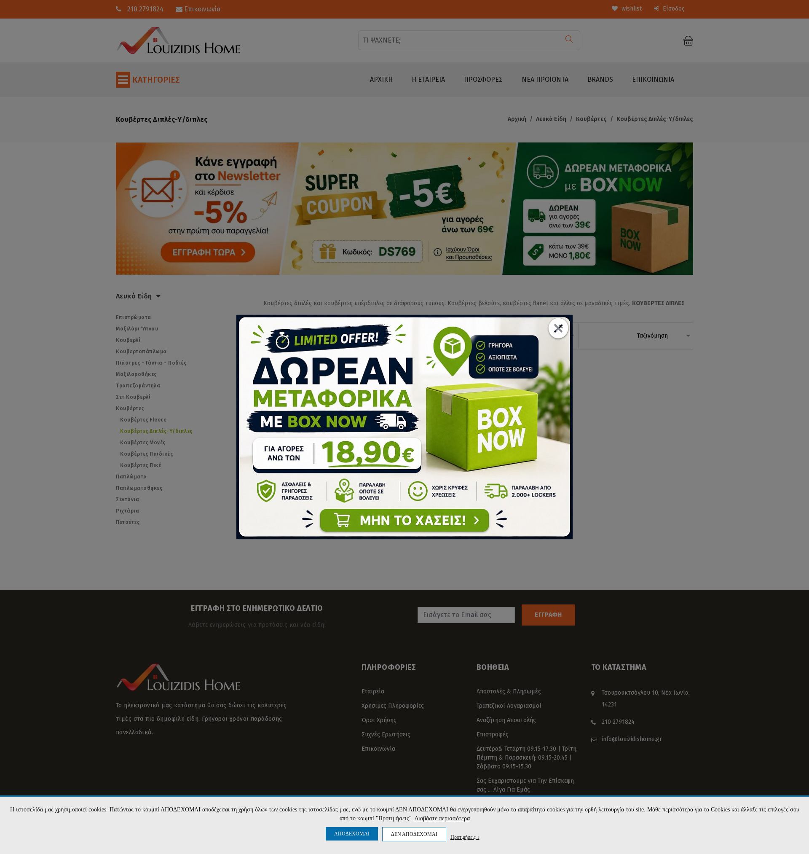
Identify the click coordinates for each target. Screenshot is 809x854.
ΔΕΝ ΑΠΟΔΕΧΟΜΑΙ (414, 834)
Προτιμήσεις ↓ (465, 837)
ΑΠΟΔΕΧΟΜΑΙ (352, 834)
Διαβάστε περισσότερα (442, 818)
